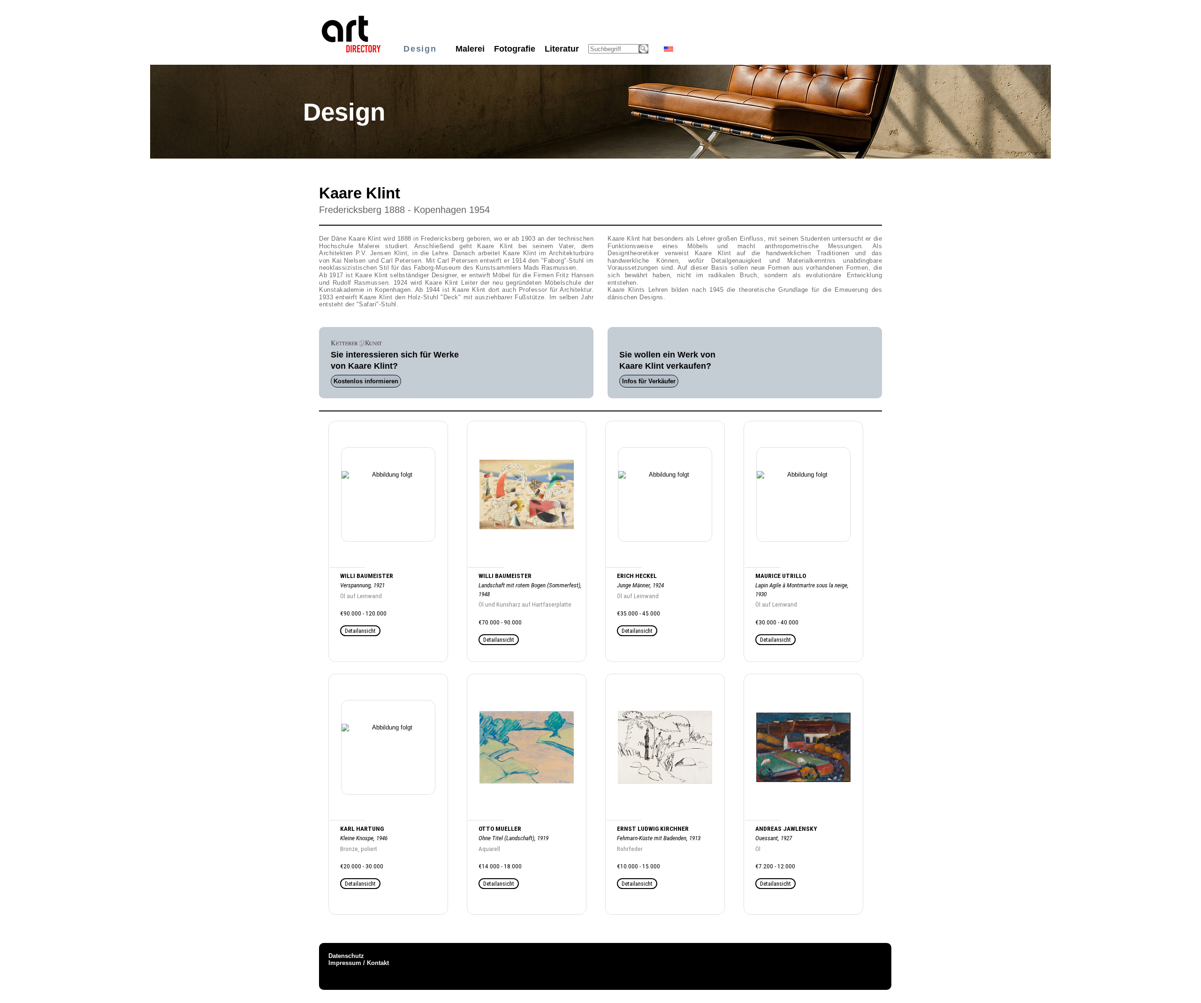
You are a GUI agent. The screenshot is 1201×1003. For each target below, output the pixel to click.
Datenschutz (346, 955)
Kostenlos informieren (366, 381)
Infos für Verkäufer (649, 381)
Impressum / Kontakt (358, 962)
